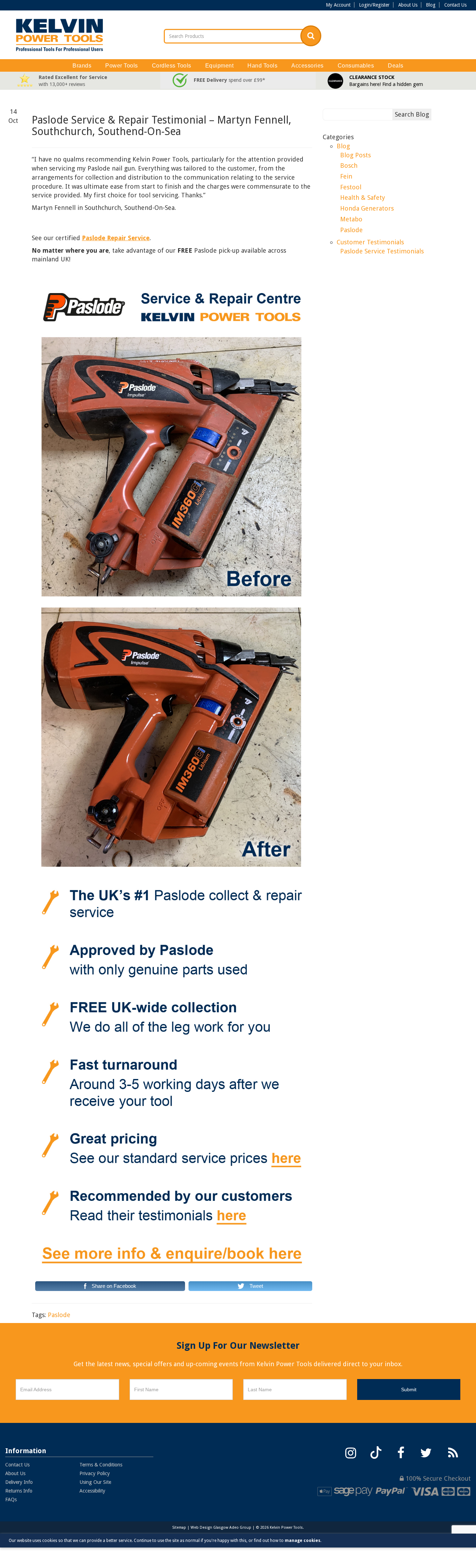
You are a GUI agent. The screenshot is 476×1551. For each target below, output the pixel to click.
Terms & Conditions (100, 1464)
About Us (407, 5)
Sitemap (179, 1527)
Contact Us (455, 5)
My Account (338, 5)
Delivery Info (19, 1482)
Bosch (349, 165)
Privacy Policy (94, 1473)
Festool (350, 187)
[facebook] (401, 1451)
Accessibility (92, 1491)
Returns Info (18, 1491)
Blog (431, 5)
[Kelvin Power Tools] (59, 35)
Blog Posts (355, 155)
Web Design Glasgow (209, 1527)
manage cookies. (303, 1540)
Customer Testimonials (370, 242)
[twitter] (426, 1451)
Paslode (59, 1314)
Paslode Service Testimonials (382, 251)
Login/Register (374, 5)
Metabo (351, 219)
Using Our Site (95, 1482)
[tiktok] (376, 1451)
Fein (346, 176)
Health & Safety (362, 197)
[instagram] (350, 1451)
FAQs (11, 1499)
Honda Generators (367, 208)
